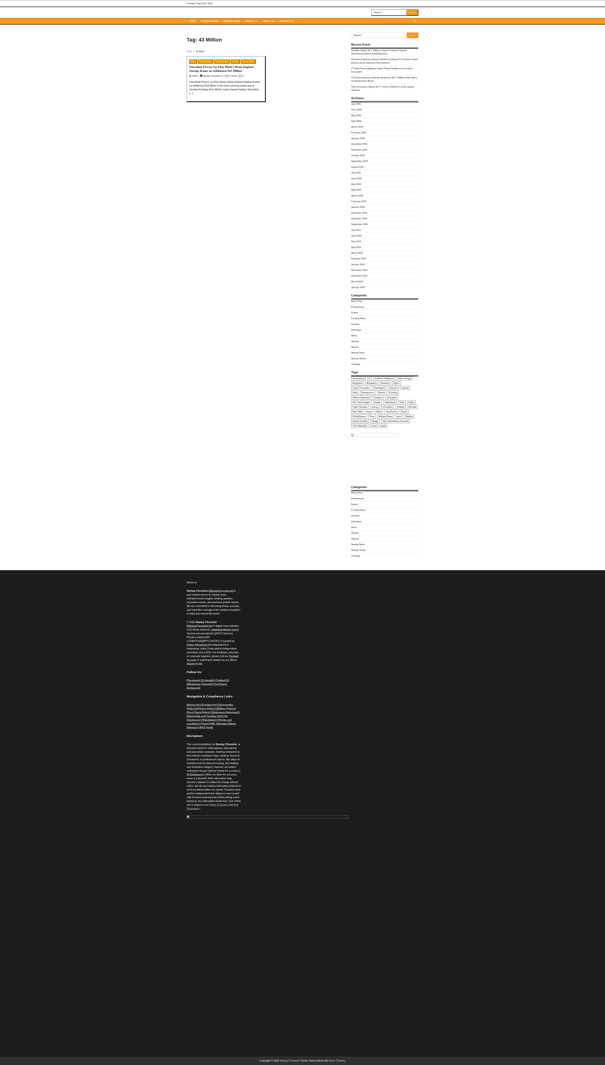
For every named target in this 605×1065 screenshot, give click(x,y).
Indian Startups (360, 407)
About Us (268, 21)
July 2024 (356, 230)
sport (399, 416)
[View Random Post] (414, 21)
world (383, 426)
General (355, 324)
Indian (411, 402)
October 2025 (358, 155)
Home (192, 21)
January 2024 (358, 264)
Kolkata (400, 407)
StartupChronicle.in (221, 591)
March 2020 (357, 281)
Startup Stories (358, 358)
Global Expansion (361, 397)
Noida (379, 411)
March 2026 (357, 126)
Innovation (388, 407)
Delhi (354, 392)
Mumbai (412, 407)
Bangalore (357, 383)
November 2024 (359, 218)
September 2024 (359, 224)
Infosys (375, 407)
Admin (195, 76)
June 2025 (356, 178)
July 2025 (356, 172)
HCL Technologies (361, 402)
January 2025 (358, 207)
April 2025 (356, 190)
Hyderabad (389, 402)
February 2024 (358, 258)
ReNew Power (385, 416)
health (377, 402)
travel (374, 426)
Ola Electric (391, 411)
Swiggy (374, 421)
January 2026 (358, 138)
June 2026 (356, 109)
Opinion (355, 341)
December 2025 (359, 144)
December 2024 (359, 213)
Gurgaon (378, 397)
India (401, 402)
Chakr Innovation (360, 388)
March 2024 (357, 253)
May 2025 (356, 184)
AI (370, 378)
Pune (372, 416)
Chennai (393, 388)
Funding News (231, 21)
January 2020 (358, 287)
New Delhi (357, 411)
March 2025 (357, 195)
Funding (393, 392)
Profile (250, 21)
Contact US (286, 21)
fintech (382, 392)
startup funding (359, 421)
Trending (355, 364)
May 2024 (356, 241)
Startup (235, 61)
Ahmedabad (358, 378)
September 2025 (359, 161)
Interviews (356, 330)
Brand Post (356, 301)
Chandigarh (379, 388)
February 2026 (358, 132)
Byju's (397, 383)
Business (385, 383)
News (193, 61)
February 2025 (358, 201)
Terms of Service (219, 804)
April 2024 (356, 247)
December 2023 (359, 270)
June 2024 (356, 235)
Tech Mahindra (359, 426)
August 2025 (357, 167)
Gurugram (392, 397)
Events (354, 312)
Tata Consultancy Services (395, 421)
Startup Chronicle (289, 1060)
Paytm (404, 411)
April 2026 (356, 121)
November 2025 (359, 149)
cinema (405, 388)
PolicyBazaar (358, 416)
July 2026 (356, 104)
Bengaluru (372, 383)
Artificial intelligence (384, 378)
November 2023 (359, 275)
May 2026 (356, 115)
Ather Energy (404, 378)
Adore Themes (336, 1060)
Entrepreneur (205, 61)
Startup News (209, 21)
